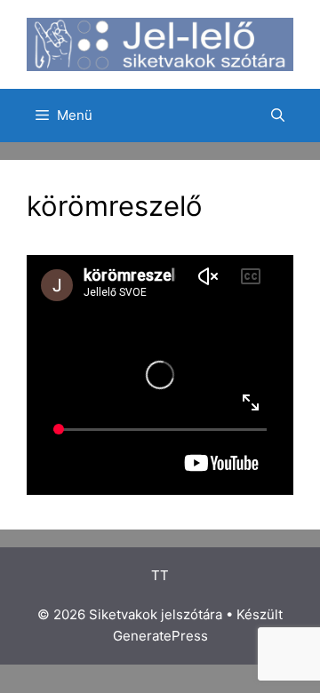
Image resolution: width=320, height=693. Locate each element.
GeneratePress (160, 635)
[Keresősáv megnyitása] (277, 115)
